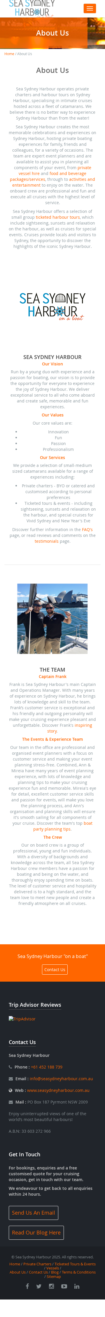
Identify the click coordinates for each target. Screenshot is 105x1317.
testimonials (47, 541)
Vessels (52, 1268)
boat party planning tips (62, 826)
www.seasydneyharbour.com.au (58, 1090)
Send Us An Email (33, 1212)
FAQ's (87, 529)
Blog (55, 1272)
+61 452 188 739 (46, 1067)
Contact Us (54, 969)
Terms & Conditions (79, 1272)
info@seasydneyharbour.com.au (61, 1078)
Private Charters (37, 1264)
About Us (18, 1272)
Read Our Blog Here (36, 1232)
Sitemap (54, 1276)
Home (9, 53)
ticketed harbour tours (58, 217)
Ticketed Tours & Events (75, 1264)
